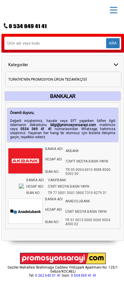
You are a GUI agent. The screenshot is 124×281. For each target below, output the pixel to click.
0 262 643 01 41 (48, 275)
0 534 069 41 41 (84, 275)
